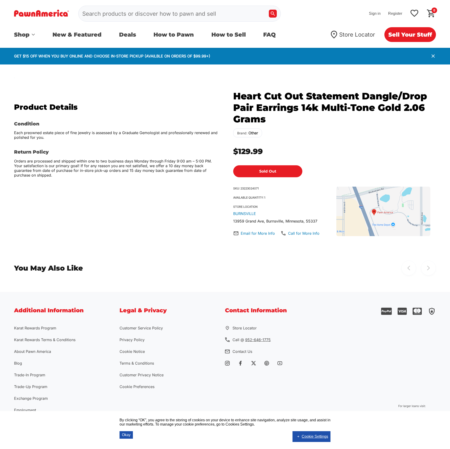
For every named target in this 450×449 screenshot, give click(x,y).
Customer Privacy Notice (142, 375)
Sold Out (267, 171)
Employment (25, 410)
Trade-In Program (29, 375)
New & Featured (76, 34)
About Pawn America (32, 351)
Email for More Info (258, 233)
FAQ (269, 34)
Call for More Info (303, 233)
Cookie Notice (132, 351)
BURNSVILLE (244, 213)
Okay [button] (126, 435)
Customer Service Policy (141, 328)
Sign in (375, 13)
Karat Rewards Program (35, 328)
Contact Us (242, 351)
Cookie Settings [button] (315, 436)
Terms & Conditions (137, 363)
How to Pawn (174, 34)
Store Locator (357, 34)
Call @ (251, 339)
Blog (18, 363)
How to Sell (228, 34)
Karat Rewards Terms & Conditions (44, 339)
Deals (127, 34)
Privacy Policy (132, 339)
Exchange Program (31, 398)
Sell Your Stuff (410, 34)
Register (395, 13)
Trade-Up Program (30, 386)
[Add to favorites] (414, 14)
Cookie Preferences (137, 386)
